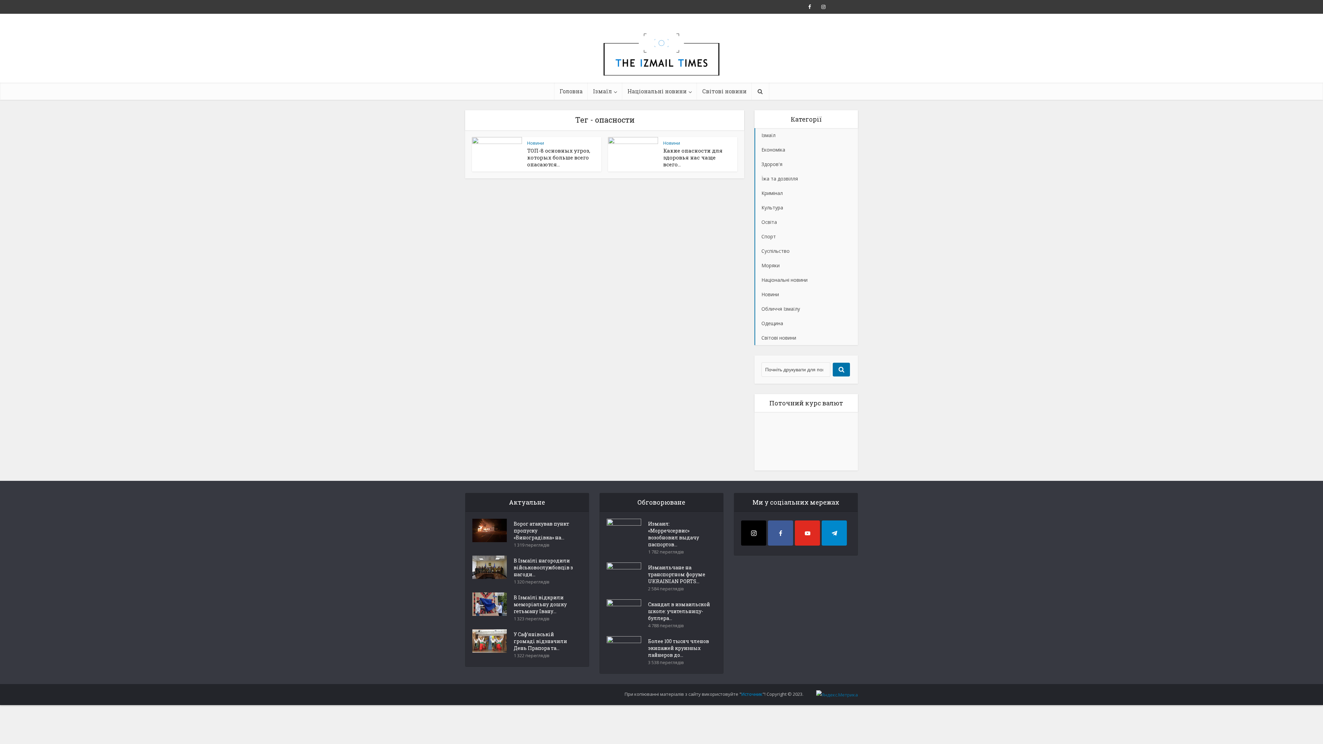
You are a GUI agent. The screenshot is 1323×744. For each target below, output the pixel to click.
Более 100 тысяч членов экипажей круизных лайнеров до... (678, 648)
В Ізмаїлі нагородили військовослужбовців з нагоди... (543, 567)
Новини (535, 143)
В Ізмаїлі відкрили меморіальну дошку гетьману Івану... (540, 604)
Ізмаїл (602, 91)
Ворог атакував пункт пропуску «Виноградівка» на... (541, 530)
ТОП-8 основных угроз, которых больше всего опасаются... (558, 157)
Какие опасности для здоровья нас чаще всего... (692, 157)
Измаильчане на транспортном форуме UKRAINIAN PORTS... (676, 574)
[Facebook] (780, 533)
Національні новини (657, 91)
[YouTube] (807, 533)
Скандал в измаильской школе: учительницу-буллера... (679, 611)
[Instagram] (753, 533)
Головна (571, 91)
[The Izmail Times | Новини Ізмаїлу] (661, 62)
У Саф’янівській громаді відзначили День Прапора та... (540, 641)
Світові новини (724, 91)
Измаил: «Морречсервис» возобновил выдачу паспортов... (673, 534)
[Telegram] (834, 533)
